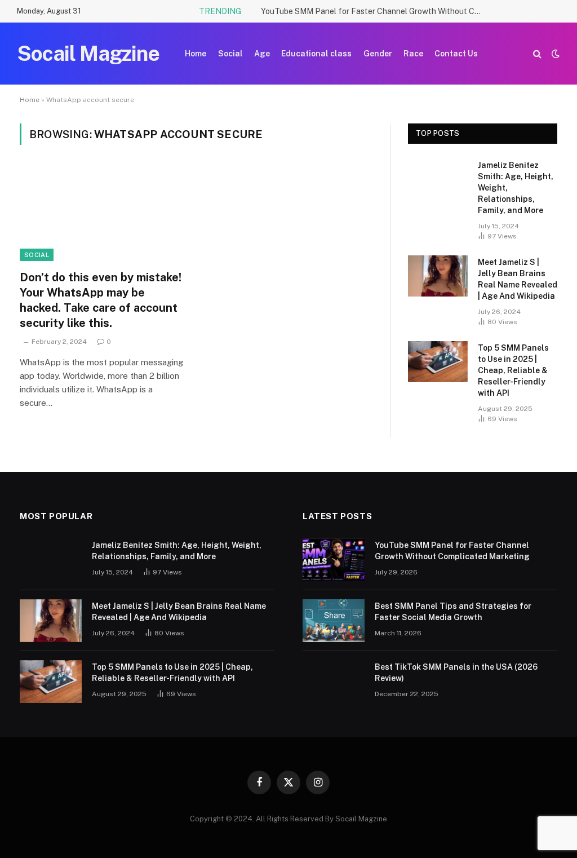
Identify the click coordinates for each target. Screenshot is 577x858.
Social (230, 53)
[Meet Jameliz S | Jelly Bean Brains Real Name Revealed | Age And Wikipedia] (438, 276)
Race (413, 53)
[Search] (537, 54)
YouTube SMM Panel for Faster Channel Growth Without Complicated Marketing (373, 11)
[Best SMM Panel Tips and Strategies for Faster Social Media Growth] (334, 620)
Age (262, 53)
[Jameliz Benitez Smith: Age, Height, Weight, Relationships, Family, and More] (438, 179)
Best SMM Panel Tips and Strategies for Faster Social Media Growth (453, 612)
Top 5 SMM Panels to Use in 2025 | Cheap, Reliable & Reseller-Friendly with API (513, 370)
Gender (377, 53)
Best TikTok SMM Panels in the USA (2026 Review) (456, 672)
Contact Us (456, 53)
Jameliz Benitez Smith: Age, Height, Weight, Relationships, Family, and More (515, 188)
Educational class (316, 53)
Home (195, 53)
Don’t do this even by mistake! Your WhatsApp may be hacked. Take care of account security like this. (100, 300)
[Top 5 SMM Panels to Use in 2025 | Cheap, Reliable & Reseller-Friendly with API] (438, 361)
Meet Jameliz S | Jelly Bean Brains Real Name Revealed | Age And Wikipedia (517, 279)
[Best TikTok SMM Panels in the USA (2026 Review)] (334, 681)
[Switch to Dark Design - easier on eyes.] (554, 53)
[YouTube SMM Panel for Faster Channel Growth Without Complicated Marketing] (334, 559)
